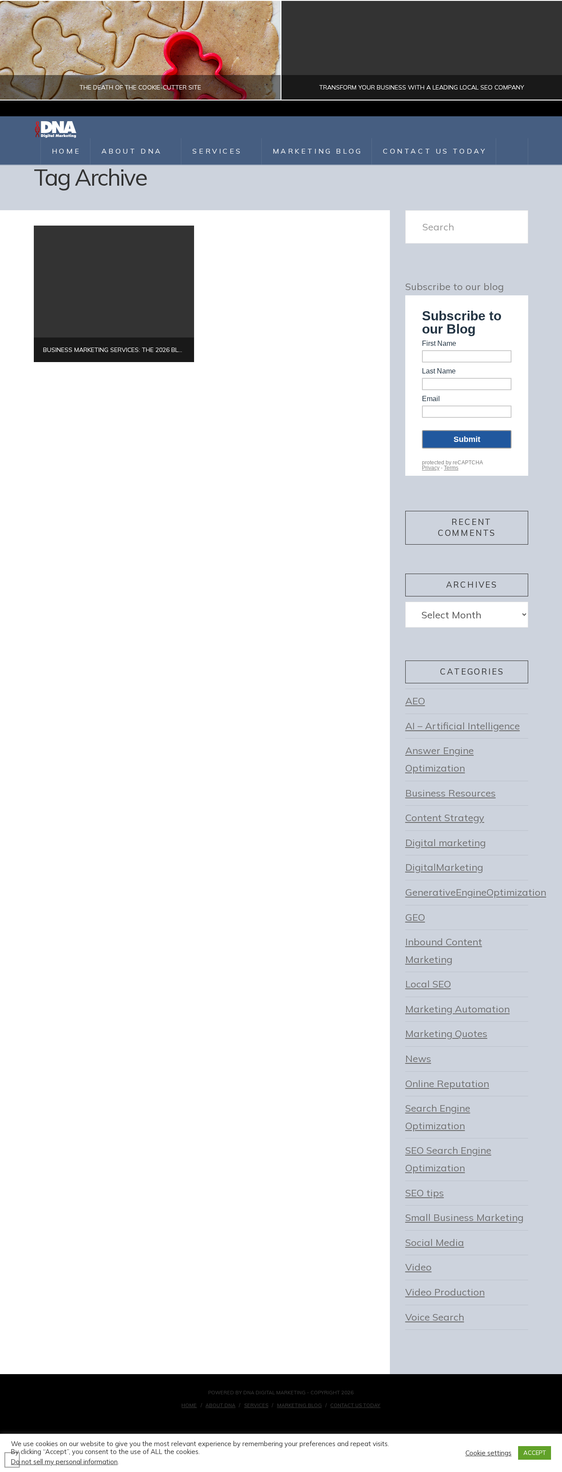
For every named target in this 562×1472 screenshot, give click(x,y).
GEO (415, 917)
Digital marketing (445, 843)
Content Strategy (444, 817)
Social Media (434, 1242)
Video (418, 1267)
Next (543, 50)
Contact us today (355, 1405)
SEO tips (424, 1193)
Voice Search (434, 1317)
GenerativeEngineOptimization (475, 892)
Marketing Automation (457, 1009)
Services (256, 1405)
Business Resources (450, 793)
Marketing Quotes (446, 1033)
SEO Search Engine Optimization (448, 1159)
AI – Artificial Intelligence (462, 726)
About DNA (220, 1405)
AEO (415, 701)
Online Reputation (447, 1083)
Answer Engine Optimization (439, 759)
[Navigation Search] (512, 151)
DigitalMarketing (444, 867)
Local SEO (428, 984)
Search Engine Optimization (437, 1117)
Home (189, 1405)
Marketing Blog (299, 1405)
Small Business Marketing (464, 1217)
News (418, 1058)
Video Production (445, 1292)
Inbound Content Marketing (443, 951)
